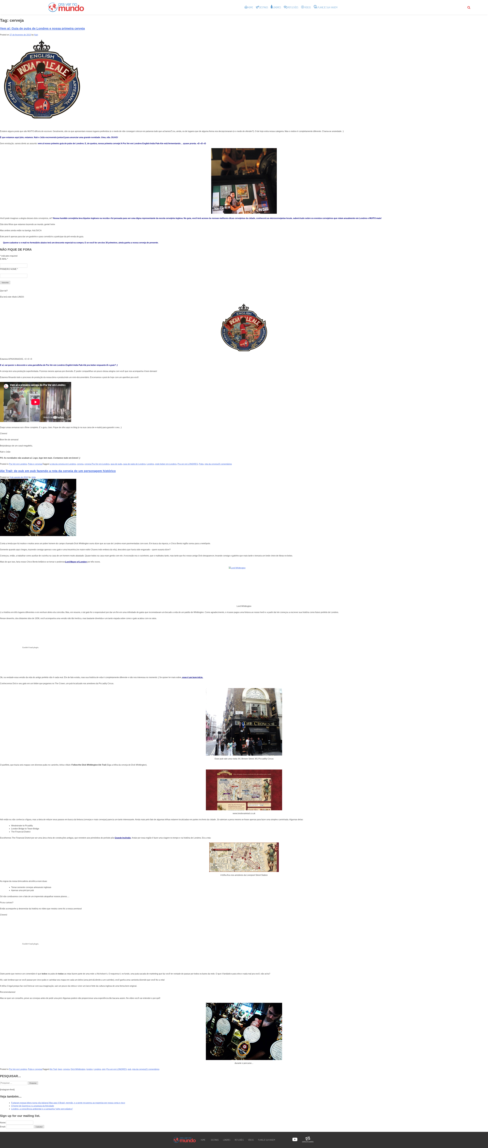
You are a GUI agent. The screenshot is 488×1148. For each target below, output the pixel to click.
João (33, 477)
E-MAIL (4, 259)
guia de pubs (116, 464)
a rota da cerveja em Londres (63, 464)
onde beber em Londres (166, 464)
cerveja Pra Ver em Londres (97, 464)
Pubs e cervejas (35, 464)
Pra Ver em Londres (18, 464)
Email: (3, 1127)
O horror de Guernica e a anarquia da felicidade (32, 1106)
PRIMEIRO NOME (9, 269)
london (89, 1069)
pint (103, 1069)
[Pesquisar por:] (14, 1083)
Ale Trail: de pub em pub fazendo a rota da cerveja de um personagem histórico (58, 471)
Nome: (3, 1123)
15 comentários (225, 464)
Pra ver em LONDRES (188, 464)
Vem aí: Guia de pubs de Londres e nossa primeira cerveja (42, 28)
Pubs (201, 464)
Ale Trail (53, 1069)
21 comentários (152, 1069)
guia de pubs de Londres (134, 464)
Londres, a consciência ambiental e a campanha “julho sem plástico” (42, 1109)
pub (129, 1069)
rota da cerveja (211, 464)
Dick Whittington (78, 1069)
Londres (150, 464)
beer (60, 1069)
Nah (36, 35)
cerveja (80, 464)
